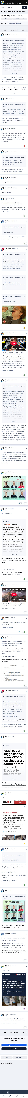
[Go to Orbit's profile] (2, 23)
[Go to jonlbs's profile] (2, 333)
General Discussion (16, 23)
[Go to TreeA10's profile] (2, 1015)
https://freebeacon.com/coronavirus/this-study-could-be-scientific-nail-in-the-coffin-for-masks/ (14, 560)
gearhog (7, 637)
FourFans (7, 221)
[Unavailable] (14, 665)
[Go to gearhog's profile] (2, 637)
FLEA (19, 40)
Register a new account (14, 1045)
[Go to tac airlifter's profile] (2, 584)
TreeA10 (7, 1014)
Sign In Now (14, 1048)
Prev (5, 30)
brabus (7, 617)
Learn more (3, 2)
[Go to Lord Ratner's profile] (2, 249)
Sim (6, 508)
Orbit (5, 23)
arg (6, 890)
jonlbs (6, 333)
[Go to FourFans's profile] (2, 221)
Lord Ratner (8, 248)
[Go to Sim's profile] (2, 509)
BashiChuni (8, 472)
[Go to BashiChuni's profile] (2, 472)
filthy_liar (7, 34)
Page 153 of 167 (13, 30)
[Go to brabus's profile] (2, 618)
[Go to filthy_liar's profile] (2, 34)
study (8, 525)
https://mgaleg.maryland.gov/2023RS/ (13, 720)
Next (23, 30)
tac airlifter (8, 584)
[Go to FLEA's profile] (2, 99)
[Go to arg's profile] (2, 890)
